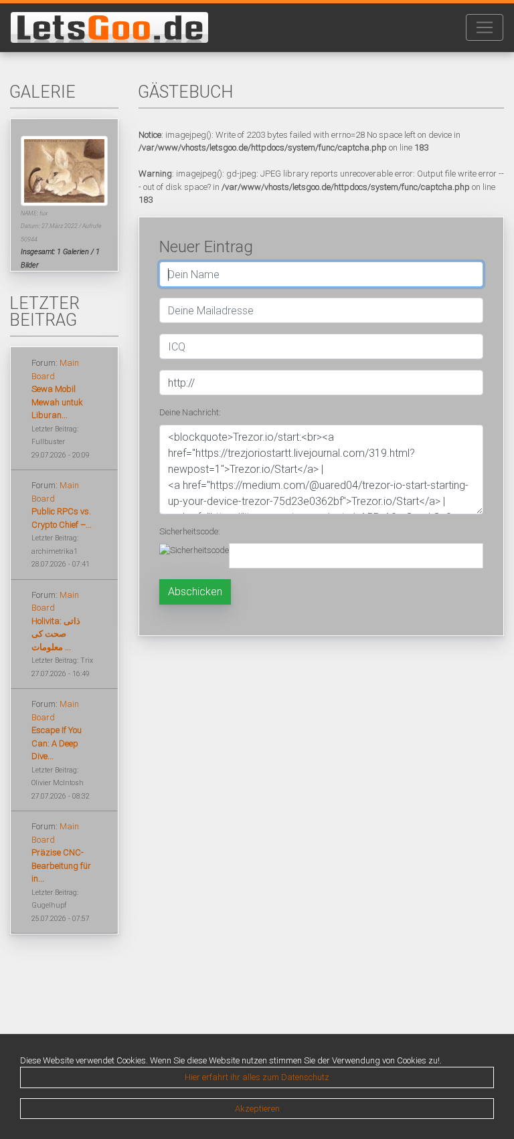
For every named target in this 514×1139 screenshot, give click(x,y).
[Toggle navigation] (484, 27)
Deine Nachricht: (190, 412)
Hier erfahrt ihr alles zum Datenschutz (257, 1077)
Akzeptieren (257, 1109)
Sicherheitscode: (189, 531)
